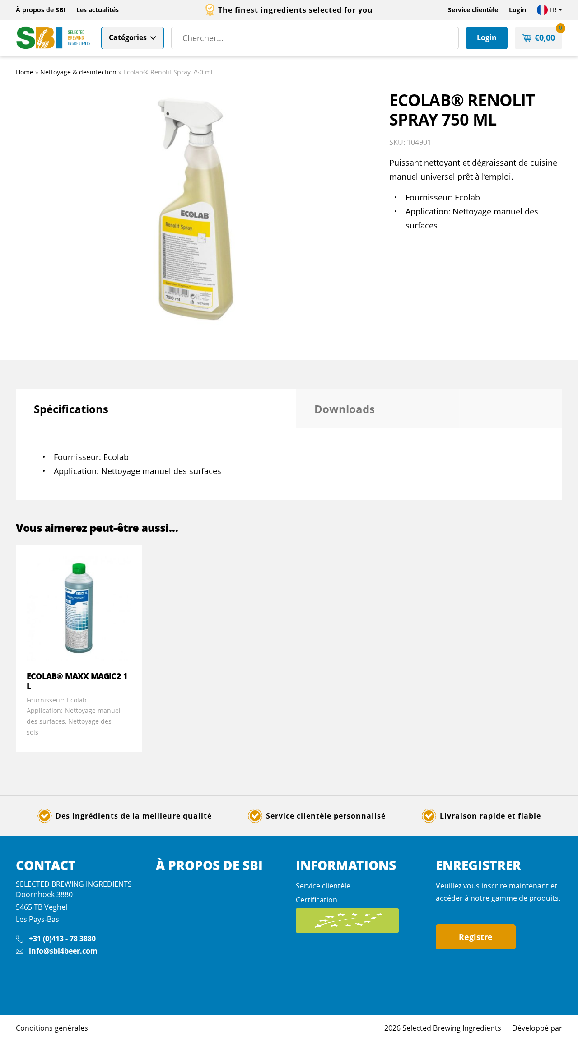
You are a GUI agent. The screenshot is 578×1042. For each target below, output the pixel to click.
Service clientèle (473, 9)
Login (517, 9)
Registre (476, 936)
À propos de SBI (40, 9)
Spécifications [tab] (71, 408)
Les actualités (97, 9)
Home (24, 72)
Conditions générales (52, 1028)
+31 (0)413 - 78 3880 (62, 939)
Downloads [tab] (344, 408)
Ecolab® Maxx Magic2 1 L (77, 680)
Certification (316, 900)
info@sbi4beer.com (63, 951)
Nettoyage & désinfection (78, 72)
